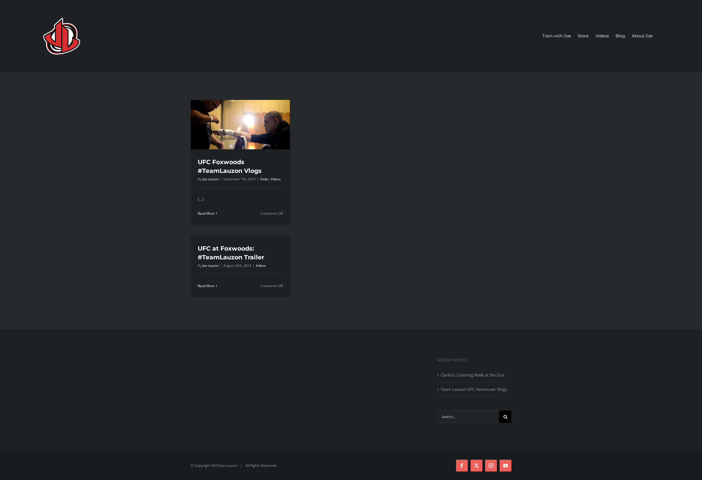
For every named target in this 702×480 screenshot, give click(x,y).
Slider (264, 179)
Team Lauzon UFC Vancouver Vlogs (474, 389)
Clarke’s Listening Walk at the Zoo (472, 375)
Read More (206, 213)
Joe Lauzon (210, 179)
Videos (276, 179)
